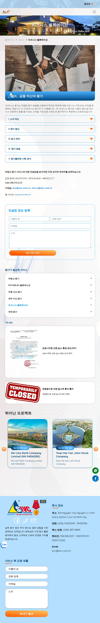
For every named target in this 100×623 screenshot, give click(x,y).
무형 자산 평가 (15, 292)
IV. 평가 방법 (14, 148)
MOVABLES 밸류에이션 (19, 285)
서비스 (21, 39)
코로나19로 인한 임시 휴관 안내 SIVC (59, 348)
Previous (4, 449)
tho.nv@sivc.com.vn (42, 188)
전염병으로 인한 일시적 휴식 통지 (58, 389)
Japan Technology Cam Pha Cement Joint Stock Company (71, 456)
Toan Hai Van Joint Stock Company (27, 454)
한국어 (87, 4)
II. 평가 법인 (13, 129)
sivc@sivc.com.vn (21, 188)
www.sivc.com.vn (23, 194)
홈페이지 (9, 39)
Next (96, 449)
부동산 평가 (13, 278)
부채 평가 (12, 311)
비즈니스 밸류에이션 (18, 305)
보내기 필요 (26, 613)
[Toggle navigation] (94, 11)
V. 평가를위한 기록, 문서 (19, 158)
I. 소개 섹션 (13, 119)
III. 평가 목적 (14, 138)
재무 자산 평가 (15, 298)
